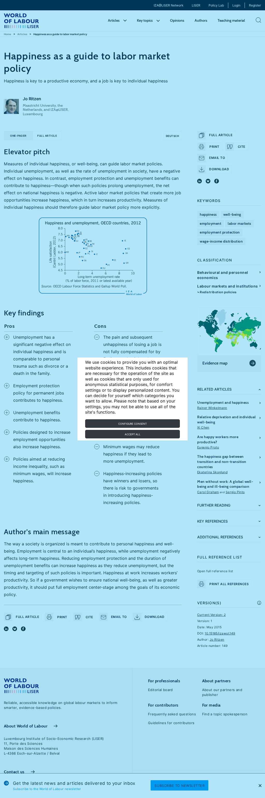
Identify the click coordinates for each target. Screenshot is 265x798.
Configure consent (132, 423)
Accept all (133, 434)
